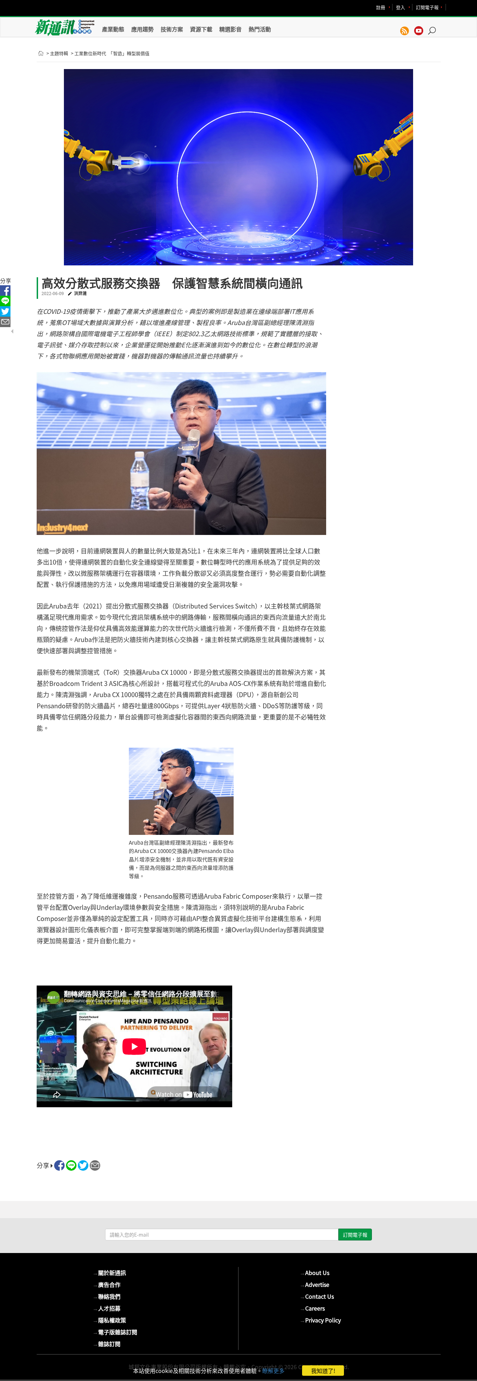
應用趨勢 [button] (142, 29)
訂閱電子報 (427, 7)
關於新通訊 (109, 1272)
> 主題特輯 (57, 53)
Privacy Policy (320, 1320)
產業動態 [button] (113, 29)
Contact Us (317, 1296)
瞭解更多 (273, 1370)
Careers (312, 1308)
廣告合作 (106, 1284)
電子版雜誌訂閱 (115, 1332)
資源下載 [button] (201, 29)
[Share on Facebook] (59, 1165)
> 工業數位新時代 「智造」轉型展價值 (110, 53)
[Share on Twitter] (83, 1165)
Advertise (314, 1284)
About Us (314, 1272)
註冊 (380, 7)
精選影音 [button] (230, 29)
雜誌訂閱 (106, 1344)
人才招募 (106, 1308)
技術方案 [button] (172, 29)
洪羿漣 (80, 293)
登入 (400, 7)
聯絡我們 (106, 1296)
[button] (434, 27)
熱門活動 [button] (260, 29)
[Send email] (95, 1165)
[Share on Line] (71, 1165)
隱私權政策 (109, 1320)
